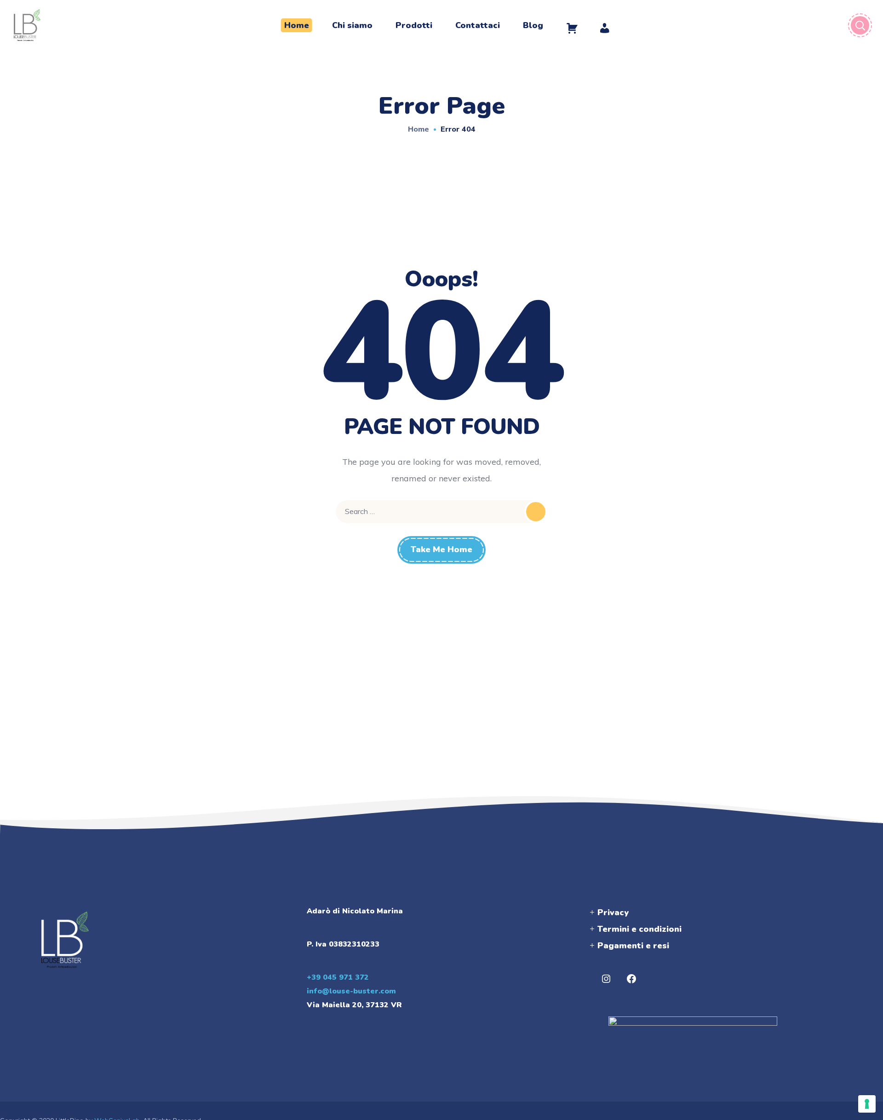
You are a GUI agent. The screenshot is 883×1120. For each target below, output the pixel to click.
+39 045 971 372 (338, 977)
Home (418, 128)
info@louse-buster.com (351, 991)
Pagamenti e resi (633, 945)
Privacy (613, 912)
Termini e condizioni (639, 929)
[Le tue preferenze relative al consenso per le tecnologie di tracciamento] (867, 1104)
